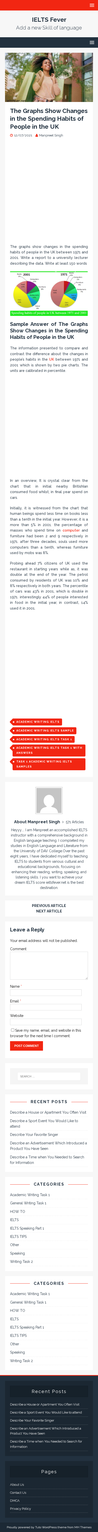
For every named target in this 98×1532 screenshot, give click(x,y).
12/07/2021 (23, 135)
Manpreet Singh (51, 135)
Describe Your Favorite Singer (34, 1135)
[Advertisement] (49, 193)
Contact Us (18, 1493)
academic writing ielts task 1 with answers (49, 750)
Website (16, 1016)
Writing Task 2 (21, 1262)
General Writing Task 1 (28, 1203)
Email (15, 1001)
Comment (18, 949)
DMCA (15, 1501)
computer (71, 530)
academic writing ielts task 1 (44, 739)
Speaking (17, 1253)
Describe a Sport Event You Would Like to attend (46, 1412)
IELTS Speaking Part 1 (27, 1228)
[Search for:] (49, 1076)
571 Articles (75, 822)
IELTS (14, 1220)
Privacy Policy (20, 1509)
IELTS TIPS (18, 1237)
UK (51, 359)
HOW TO (17, 1212)
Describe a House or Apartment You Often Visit (48, 1112)
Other (14, 1245)
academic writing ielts (38, 722)
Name (15, 986)
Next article (49, 911)
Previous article (49, 906)
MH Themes (82, 1527)
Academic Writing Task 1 (30, 1195)
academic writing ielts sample (45, 730)
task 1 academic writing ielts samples (44, 764)
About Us (17, 1485)
